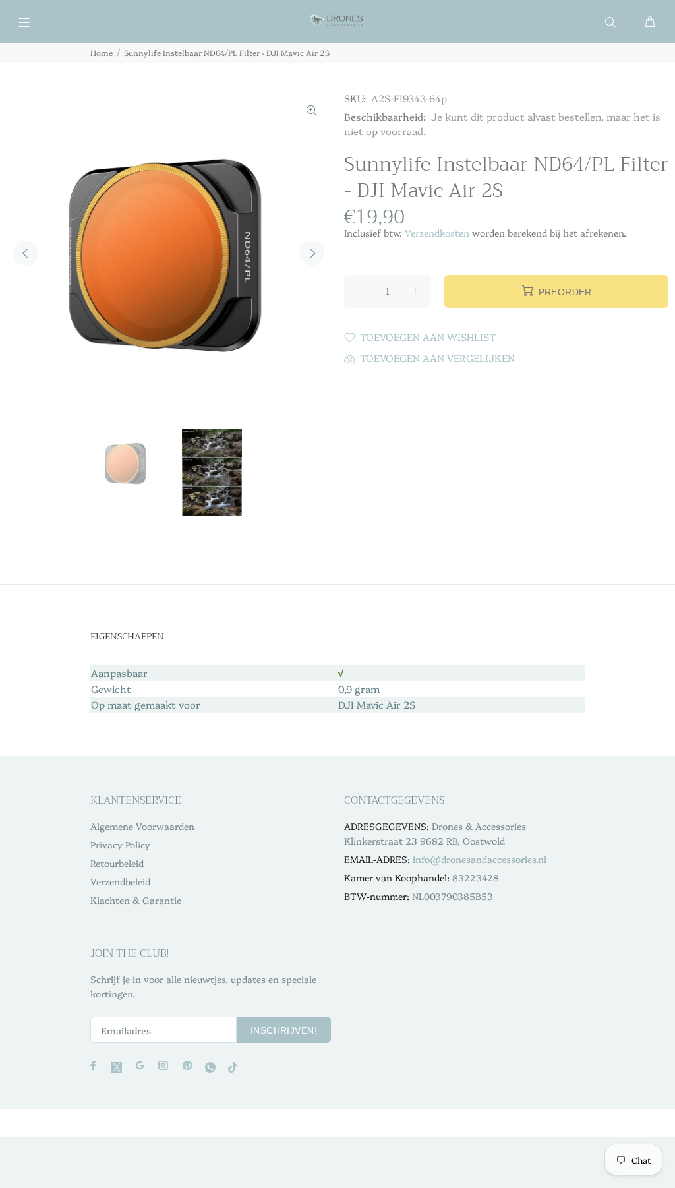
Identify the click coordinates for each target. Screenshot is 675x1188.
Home (101, 52)
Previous (25, 253)
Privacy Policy (120, 844)
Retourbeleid (117, 863)
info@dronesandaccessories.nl (479, 859)
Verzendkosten (437, 232)
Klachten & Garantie (135, 899)
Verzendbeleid (120, 881)
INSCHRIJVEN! (283, 1030)
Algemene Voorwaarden (142, 826)
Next (311, 253)
